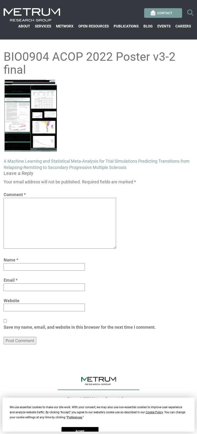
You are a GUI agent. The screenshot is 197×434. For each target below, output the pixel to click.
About (24, 26)
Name (11, 259)
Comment (15, 194)
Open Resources (93, 26)
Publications (126, 26)
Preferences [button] (74, 417)
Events (164, 26)
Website (11, 300)
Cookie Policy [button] (154, 412)
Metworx (65, 26)
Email (11, 280)
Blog (148, 26)
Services (43, 26)
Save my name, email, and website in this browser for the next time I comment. (80, 327)
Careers (183, 26)
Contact (164, 13)
